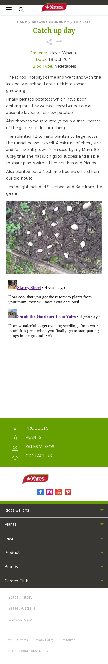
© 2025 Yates (18, 640)
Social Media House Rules (28, 650)
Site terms (67, 640)
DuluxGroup (20, 619)
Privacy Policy (43, 640)
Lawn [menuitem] (9, 538)
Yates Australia (22, 608)
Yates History (20, 597)
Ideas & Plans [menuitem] (16, 510)
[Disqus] (54, 347)
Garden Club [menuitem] (16, 581)
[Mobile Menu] (9, 10)
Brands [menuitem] (11, 566)
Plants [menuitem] (10, 524)
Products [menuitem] (12, 552)
